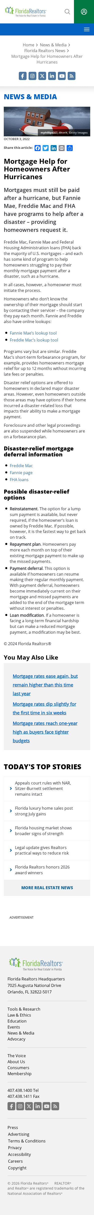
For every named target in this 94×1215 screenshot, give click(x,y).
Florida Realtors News (44, 50)
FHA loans (19, 479)
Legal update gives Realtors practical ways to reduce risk (42, 850)
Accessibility (19, 1154)
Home (28, 45)
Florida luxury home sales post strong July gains (44, 811)
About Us (16, 1061)
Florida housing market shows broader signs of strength (43, 830)
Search (67, 11)
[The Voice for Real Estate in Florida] (36, 963)
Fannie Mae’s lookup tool (33, 333)
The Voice (17, 1055)
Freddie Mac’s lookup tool (34, 340)
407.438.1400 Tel (23, 1090)
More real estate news (47, 887)
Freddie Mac (21, 465)
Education (17, 1021)
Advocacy (16, 1039)
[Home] (25, 12)
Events (14, 1027)
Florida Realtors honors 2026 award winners (42, 869)
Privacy (15, 1147)
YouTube (62, 76)
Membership (20, 1073)
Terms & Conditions (27, 1141)
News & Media (53, 45)
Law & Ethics (19, 1015)
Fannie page (21, 472)
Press (13, 1127)
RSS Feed (71, 76)
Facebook (23, 76)
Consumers (18, 1067)
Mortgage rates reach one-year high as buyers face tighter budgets (45, 732)
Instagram (32, 76)
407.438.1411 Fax (23, 1096)
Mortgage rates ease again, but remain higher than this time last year (45, 684)
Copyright (17, 1168)
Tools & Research (24, 1009)
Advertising (18, 1134)
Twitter (42, 76)
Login (84, 11)
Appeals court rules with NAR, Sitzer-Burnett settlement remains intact (43, 788)
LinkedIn (52, 76)
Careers (15, 1161)
